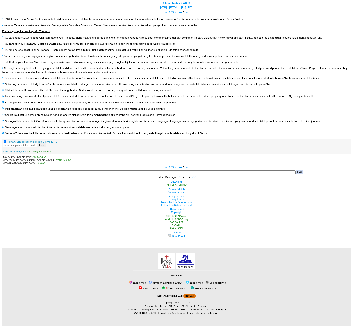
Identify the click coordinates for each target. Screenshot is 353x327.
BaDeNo (41, 163)
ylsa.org (200, 313)
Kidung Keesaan (176, 196)
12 (3, 96)
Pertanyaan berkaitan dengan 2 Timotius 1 (32, 141)
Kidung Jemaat (176, 199)
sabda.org (213, 313)
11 (3, 90)
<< (166, 12)
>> (186, 12)
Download (176, 181)
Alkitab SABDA (38, 157)
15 (3, 114)
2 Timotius (175, 12)
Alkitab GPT (176, 228)
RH (186, 177)
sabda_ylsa (139, 282)
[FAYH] (173, 7)
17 (3, 127)
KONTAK (162, 296)
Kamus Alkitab (176, 188)
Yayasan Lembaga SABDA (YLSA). (164, 306)
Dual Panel (178, 235)
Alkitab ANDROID (177, 184)
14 (3, 108)
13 (3, 102)
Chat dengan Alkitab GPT (40, 152)
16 (3, 121)
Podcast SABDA (178, 288)
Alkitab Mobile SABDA (176, 2)
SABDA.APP (177, 222)
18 (3, 133)
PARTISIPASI (175, 296)
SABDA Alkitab (150, 288)
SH (180, 177)
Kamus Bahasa (176, 191)
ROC (193, 177)
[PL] (183, 7)
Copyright (176, 212)
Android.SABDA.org (176, 219)
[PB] (189, 7)
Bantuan (176, 232)
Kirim (42, 145)
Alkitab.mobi (177, 209)
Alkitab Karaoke (63, 160)
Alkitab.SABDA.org (176, 216)
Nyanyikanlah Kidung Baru (176, 202)
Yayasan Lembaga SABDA (167, 282)
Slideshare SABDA (205, 288)
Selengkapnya (217, 282)
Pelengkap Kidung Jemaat (176, 204)
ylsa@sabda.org (176, 313)
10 (3, 84)
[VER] (163, 7)
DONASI (189, 296)
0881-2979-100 (148, 313)
